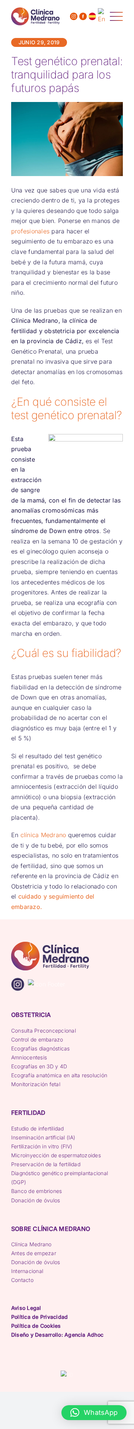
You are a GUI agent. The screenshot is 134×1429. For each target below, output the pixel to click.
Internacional (27, 1271)
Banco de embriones (36, 1191)
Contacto (22, 1280)
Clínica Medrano (31, 1244)
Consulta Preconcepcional (43, 1030)
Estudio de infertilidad (37, 1128)
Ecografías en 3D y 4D (39, 1066)
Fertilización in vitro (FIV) (42, 1146)
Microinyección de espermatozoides (56, 1155)
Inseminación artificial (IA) (43, 1137)
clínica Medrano (43, 835)
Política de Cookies (36, 1326)
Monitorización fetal (35, 1084)
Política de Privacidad (39, 1317)
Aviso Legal (26, 1308)
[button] (94, 1412)
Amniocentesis (29, 1057)
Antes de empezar (33, 1253)
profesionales (30, 231)
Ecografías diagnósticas (40, 1048)
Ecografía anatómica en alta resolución (59, 1075)
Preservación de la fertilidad (45, 1164)
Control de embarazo (37, 1039)
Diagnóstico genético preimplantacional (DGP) (59, 1177)
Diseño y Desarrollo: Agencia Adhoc (57, 1334)
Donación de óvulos (35, 1200)
